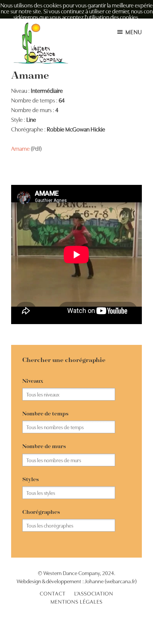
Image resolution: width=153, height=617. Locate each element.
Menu (134, 31)
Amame (20, 148)
